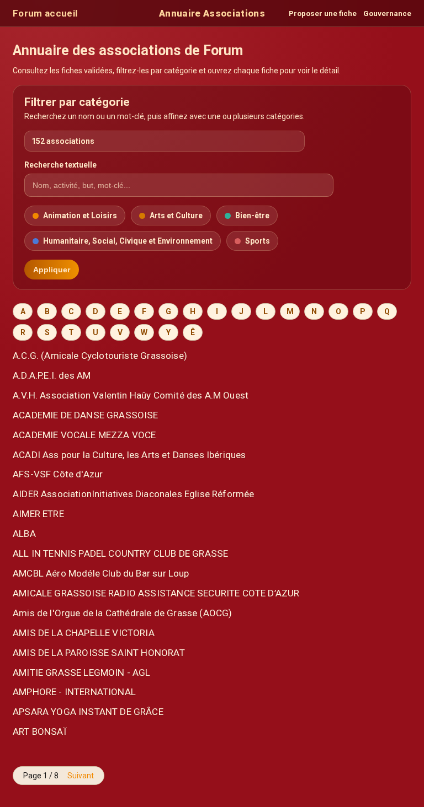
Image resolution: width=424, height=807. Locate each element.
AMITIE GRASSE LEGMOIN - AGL (82, 672)
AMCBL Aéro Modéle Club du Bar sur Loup (101, 573)
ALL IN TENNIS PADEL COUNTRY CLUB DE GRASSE (120, 553)
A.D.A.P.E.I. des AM (52, 375)
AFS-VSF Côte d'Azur (58, 474)
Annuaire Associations (212, 13)
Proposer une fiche (323, 13)
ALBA (24, 533)
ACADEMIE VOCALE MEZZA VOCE (84, 434)
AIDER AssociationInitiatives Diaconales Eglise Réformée (133, 493)
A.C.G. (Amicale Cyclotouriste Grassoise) (100, 355)
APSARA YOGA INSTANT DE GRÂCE (88, 711)
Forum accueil (45, 13)
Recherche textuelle (60, 164)
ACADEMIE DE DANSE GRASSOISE (85, 415)
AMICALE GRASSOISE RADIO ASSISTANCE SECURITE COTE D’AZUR (156, 593)
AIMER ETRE (38, 513)
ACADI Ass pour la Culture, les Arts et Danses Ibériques (129, 454)
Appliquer (51, 269)
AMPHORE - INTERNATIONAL (74, 691)
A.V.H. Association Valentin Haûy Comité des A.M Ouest (130, 395)
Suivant (80, 775)
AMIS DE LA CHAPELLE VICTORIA (84, 632)
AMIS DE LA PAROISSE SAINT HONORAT (99, 652)
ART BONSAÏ (39, 731)
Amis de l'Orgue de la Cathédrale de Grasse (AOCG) (122, 612)
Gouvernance (387, 13)
